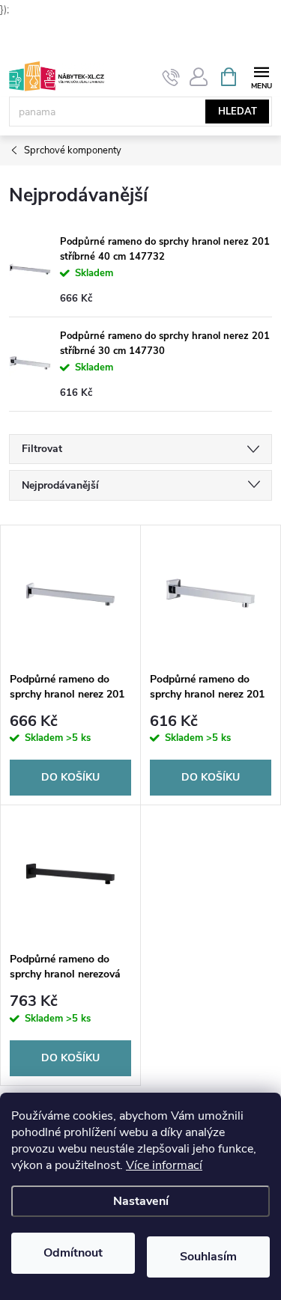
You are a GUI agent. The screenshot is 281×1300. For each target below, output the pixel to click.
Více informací (164, 1165)
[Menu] (261, 76)
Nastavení (141, 1201)
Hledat (237, 111)
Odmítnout (73, 1253)
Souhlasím (208, 1256)
